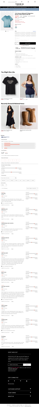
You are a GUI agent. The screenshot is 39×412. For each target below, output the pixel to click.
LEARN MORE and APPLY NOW (12, 369)
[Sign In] (28, 1)
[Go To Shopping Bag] (35, 1)
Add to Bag (27, 43)
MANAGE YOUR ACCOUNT (12, 370)
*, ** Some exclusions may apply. (19, 406)
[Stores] (21, 1)
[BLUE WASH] (16, 27)
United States (11, 383)
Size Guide (34, 31)
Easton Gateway (24, 40)
